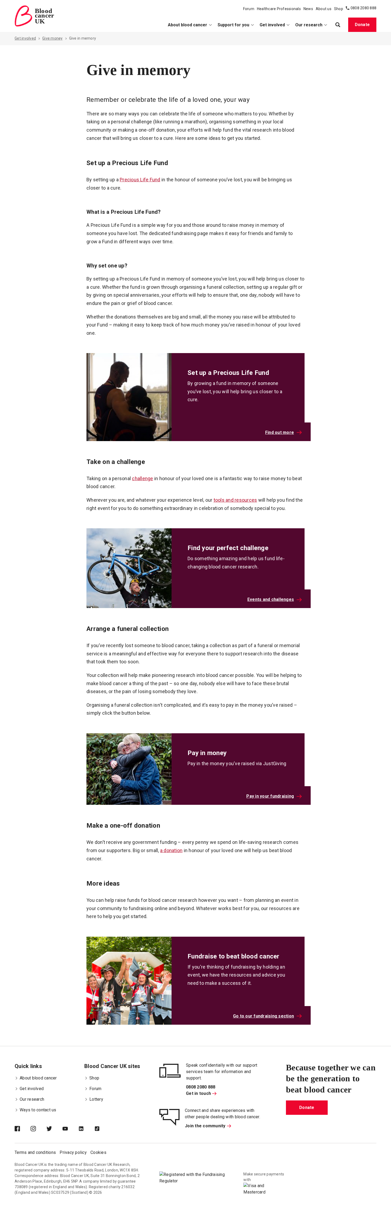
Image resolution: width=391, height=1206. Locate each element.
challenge (142, 478)
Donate (362, 24)
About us (323, 9)
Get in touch (198, 1093)
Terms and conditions (35, 1152)
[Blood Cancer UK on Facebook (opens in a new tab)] (23, 1129)
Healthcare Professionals (279, 9)
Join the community (205, 1125)
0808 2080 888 (363, 8)
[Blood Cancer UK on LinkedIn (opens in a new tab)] (86, 1129)
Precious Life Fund (140, 179)
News (308, 9)
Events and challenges (270, 599)
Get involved (272, 24)
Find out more (279, 432)
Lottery (96, 1099)
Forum (248, 9)
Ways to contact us (38, 1109)
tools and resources (235, 500)
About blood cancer (187, 24)
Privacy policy (73, 1152)
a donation (171, 850)
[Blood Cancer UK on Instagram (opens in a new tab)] (39, 1129)
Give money (52, 38)
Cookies (98, 1152)
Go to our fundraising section (263, 1016)
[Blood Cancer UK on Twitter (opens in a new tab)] (55, 1129)
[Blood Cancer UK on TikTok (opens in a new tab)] (102, 1129)
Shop (338, 9)
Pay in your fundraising (270, 796)
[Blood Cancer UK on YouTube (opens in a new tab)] (70, 1129)
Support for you (233, 24)
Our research (308, 24)
